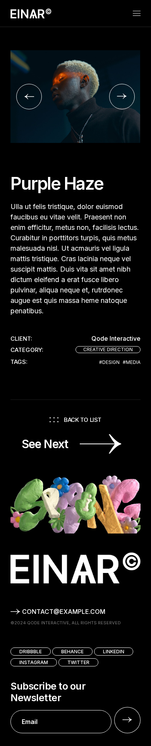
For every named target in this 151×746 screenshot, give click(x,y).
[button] (29, 96)
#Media (132, 362)
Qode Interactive (116, 338)
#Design (109, 362)
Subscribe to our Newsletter (48, 692)
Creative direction (108, 349)
